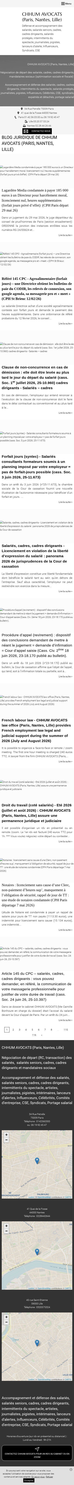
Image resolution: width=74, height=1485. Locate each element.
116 (34, 1035)
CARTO (68, 1197)
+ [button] (6, 1135)
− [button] (6, 1140)
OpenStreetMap (44, 1197)
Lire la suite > (65, 235)
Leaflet (31, 1197)
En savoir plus (38, 1477)
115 (66, 1029)
